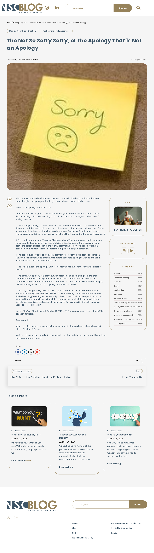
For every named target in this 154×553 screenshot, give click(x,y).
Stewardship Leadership (128, 311)
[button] (149, 8)
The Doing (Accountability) (128, 315)
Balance (128, 273)
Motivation (128, 294)
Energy (128, 286)
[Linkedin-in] (15, 517)
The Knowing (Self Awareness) (56, 31)
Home (9, 22)
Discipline (128, 282)
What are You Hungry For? (25, 434)
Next (137, 360)
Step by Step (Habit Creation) (25, 22)
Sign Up (114, 533)
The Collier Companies (121, 528)
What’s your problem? (119, 434)
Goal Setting (128, 290)
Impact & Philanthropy (82, 538)
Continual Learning (128, 277)
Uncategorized (128, 323)
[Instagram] (124, 251)
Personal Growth (128, 298)
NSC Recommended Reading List (126, 523)
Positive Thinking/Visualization (128, 303)
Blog (74, 528)
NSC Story (77, 533)
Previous (18, 360)
